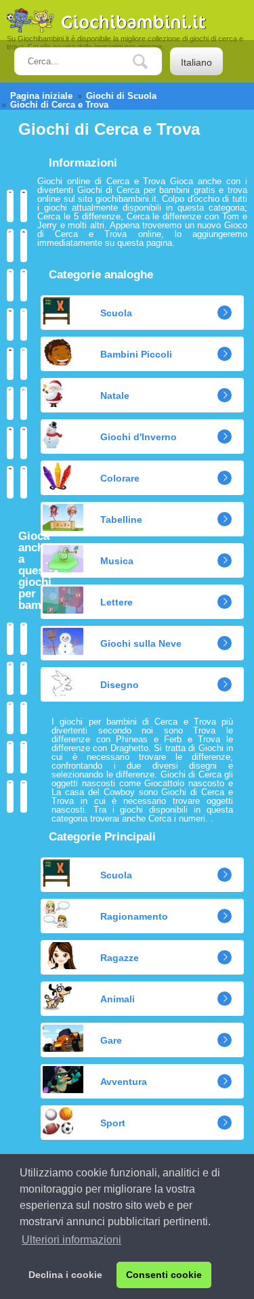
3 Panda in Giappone (24, 285)
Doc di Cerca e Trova (24, 245)
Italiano (196, 62)
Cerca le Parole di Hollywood (10, 364)
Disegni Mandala (24, 678)
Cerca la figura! (10, 206)
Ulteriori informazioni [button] (71, 1239)
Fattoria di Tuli (10, 443)
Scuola (116, 312)
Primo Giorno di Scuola (24, 443)
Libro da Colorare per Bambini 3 (24, 639)
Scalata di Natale (10, 796)
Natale (114, 395)
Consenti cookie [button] (164, 1274)
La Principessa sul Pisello (10, 482)
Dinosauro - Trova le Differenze (24, 482)
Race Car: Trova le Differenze (10, 245)
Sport (112, 1122)
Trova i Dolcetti (10, 285)
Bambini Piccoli (136, 354)
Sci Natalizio (10, 718)
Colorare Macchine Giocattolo (10, 639)
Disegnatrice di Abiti (10, 678)
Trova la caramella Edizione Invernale (24, 403)
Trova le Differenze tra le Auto (24, 206)
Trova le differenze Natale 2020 (10, 403)
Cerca (149, 62)
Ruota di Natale (24, 796)
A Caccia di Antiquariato (10, 324)
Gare (111, 1040)
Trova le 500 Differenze (24, 364)
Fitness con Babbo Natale (24, 757)
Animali (117, 999)
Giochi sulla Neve (141, 643)
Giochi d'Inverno (138, 436)
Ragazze (119, 957)
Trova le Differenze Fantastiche (24, 324)
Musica (116, 560)
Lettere (116, 602)
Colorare (120, 478)
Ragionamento (134, 916)
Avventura (123, 1081)
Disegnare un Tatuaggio (10, 757)
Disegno (119, 684)
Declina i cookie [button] (65, 1274)
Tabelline (121, 519)
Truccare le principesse (24, 718)
